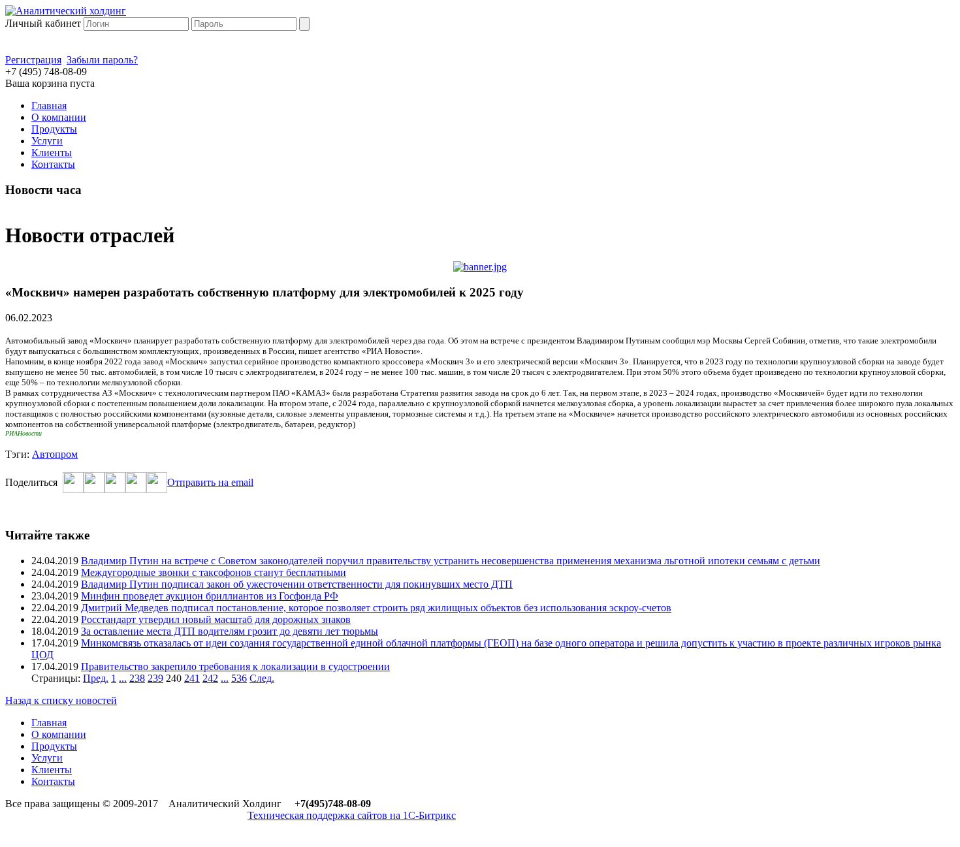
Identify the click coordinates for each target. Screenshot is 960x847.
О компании (58, 117)
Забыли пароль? (102, 59)
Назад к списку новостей (61, 700)
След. (261, 678)
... (123, 678)
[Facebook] (73, 489)
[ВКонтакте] (114, 489)
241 (192, 678)
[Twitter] (94, 489)
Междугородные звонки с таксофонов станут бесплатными (213, 572)
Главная (49, 105)
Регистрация (33, 59)
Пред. (95, 678)
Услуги (47, 140)
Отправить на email (210, 482)
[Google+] (135, 489)
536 (239, 678)
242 (210, 678)
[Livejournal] (156, 489)
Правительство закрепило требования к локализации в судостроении (235, 666)
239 (155, 678)
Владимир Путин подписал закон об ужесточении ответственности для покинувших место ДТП (297, 584)
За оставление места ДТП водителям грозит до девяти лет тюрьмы (229, 631)
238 (137, 678)
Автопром (55, 454)
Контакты (53, 164)
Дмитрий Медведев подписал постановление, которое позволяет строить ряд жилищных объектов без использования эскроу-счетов (376, 607)
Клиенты (51, 152)
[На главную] (65, 10)
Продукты (54, 129)
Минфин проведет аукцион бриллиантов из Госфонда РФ (209, 595)
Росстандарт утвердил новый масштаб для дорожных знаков (216, 619)
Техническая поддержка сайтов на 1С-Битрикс (352, 815)
